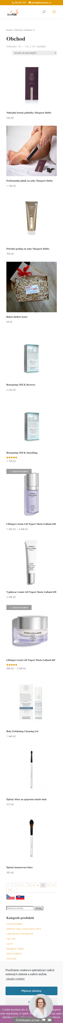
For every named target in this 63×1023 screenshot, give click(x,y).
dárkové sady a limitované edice (23, 928)
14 (9, 890)
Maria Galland (13, 953)
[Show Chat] (43, 1020)
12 (48, 885)
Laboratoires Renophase (19, 933)
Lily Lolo (10, 938)
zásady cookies (15, 978)
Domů (9, 29)
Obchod (18, 29)
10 (37, 885)
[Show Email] (49, 1020)
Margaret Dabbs (15, 948)
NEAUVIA (11, 958)
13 (53, 885)
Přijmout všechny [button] (31, 990)
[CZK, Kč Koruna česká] (10, 897)
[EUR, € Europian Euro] (20, 897)
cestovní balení (14, 923)
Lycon (9, 943)
